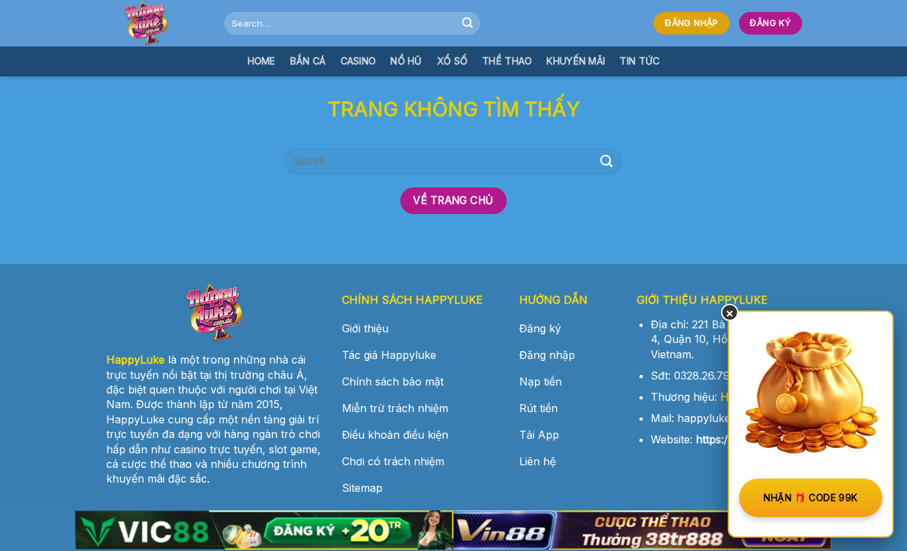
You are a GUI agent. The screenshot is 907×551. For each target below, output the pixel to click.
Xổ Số (452, 60)
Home (262, 60)
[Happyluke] (155, 23)
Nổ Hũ (406, 60)
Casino (358, 60)
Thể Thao (507, 60)
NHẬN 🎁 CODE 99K (810, 497)
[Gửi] (468, 23)
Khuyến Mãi (575, 60)
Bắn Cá (308, 60)
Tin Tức (639, 60)
